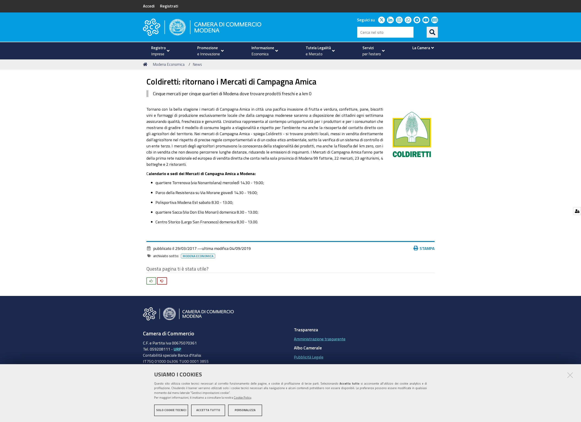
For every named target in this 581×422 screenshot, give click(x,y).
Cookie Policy (242, 397)
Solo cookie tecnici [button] (171, 410)
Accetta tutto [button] (208, 410)
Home (146, 64)
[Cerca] (432, 32)
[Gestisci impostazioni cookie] (577, 211)
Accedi (149, 6)
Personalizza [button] (245, 410)
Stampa (427, 248)
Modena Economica (169, 64)
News (197, 64)
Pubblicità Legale (308, 357)
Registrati (169, 6)
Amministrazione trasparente (319, 339)
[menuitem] (158, 50)
